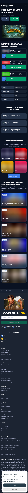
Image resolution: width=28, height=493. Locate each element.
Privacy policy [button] (4, 352)
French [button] (3, 403)
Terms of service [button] (5, 350)
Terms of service (16, 327)
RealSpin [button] (12, 61)
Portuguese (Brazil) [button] (5, 406)
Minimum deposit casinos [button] (7, 376)
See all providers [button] (13, 176)
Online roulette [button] (4, 426)
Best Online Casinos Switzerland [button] (8, 449)
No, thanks (14, 489)
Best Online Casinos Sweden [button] (8, 447)
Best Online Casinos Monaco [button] (8, 454)
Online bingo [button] (4, 430)
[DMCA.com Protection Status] (14, 343)
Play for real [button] (14, 18)
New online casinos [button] (5, 364)
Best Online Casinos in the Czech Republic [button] (11, 440)
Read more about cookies (9, 481)
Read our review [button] (13, 51)
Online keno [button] (4, 433)
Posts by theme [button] (4, 398)
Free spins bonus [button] (5, 418)
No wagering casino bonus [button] (7, 414)
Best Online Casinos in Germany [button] (8, 438)
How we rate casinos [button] (6, 359)
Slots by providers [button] (5, 388)
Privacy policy (8, 327)
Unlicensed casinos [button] (5, 378)
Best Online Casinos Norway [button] (7, 452)
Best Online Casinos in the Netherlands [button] (10, 445)
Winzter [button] (12, 50)
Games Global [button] (10, 15)
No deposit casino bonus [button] (7, 416)
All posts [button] (3, 396)
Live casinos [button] (4, 369)
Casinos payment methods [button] (7, 382)
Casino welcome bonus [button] (6, 411)
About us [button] (3, 357)
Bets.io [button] (12, 73)
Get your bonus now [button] (16, 55)
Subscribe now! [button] (13, 322)
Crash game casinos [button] (6, 380)
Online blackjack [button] (5, 424)
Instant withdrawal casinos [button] (7, 371)
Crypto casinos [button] (4, 373)
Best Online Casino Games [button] (13, 291)
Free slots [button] (24, 291)
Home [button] (3, 291)
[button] (7, 6)
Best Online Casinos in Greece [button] (8, 443)
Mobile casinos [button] (4, 367)
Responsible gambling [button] (6, 354)
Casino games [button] (4, 390)
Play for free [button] (5, 18)
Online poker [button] (4, 428)
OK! (15, 485)
